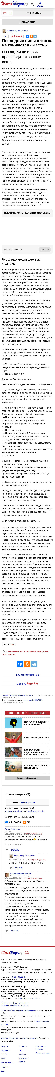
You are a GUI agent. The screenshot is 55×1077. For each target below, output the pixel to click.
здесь (12, 644)
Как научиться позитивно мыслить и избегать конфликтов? (36, 752)
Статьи (4, 1054)
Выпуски (4, 1046)
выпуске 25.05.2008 (33, 700)
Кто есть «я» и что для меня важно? (36, 766)
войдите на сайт (36, 811)
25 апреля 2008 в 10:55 (18, 860)
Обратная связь (43, 1053)
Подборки (5, 1050)
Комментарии (7, 1063)
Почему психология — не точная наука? (36, 723)
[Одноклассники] (31, 36)
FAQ (20, 1050)
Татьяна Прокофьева (20, 874)
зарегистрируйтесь (14, 811)
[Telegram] (35, 36)
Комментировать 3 (27, 675)
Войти (40, 5)
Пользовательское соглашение (14, 1006)
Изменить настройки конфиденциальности (19, 1038)
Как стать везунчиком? (36, 737)
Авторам (22, 1054)
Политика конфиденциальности (15, 1003)
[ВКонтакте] (27, 36)
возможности (15, 651)
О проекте (23, 1046)
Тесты (3, 1058)
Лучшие (31, 802)
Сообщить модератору (33, 833)
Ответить (15, 849)
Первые (23, 802)
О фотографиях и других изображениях (18, 1010)
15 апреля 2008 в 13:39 (14, 878)
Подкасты (5, 1067)
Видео (4, 1071)
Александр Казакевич (24, 855)
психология (9, 654)
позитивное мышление (35, 651)
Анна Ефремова (13, 829)
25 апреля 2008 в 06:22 (14, 833)
